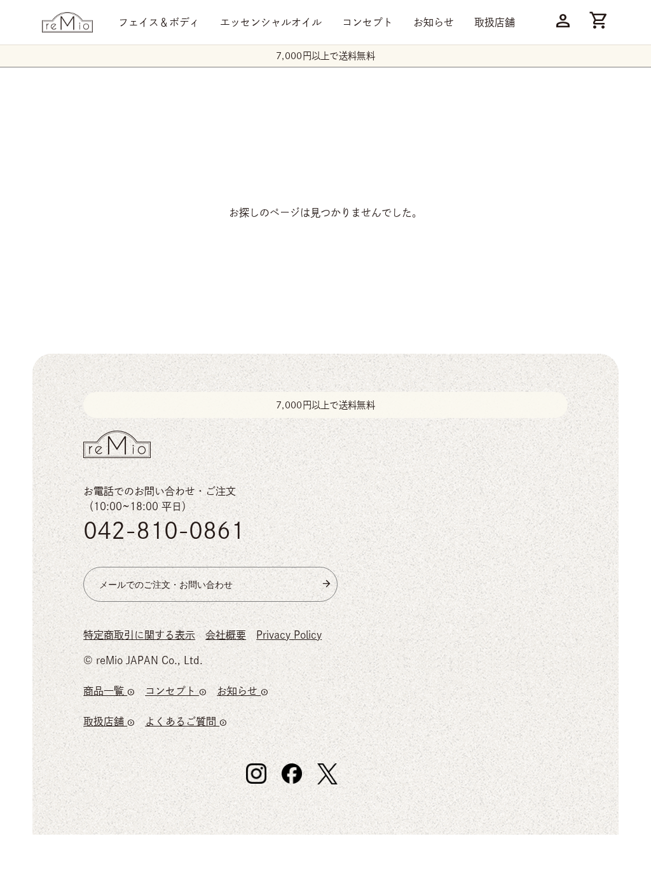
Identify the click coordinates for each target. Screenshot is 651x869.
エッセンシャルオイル (271, 22)
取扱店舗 (494, 22)
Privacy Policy (289, 635)
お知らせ (433, 22)
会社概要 (225, 635)
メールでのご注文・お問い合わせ (166, 584)
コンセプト (367, 22)
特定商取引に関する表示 (139, 635)
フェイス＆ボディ (159, 22)
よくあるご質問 (186, 721)
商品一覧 (109, 691)
